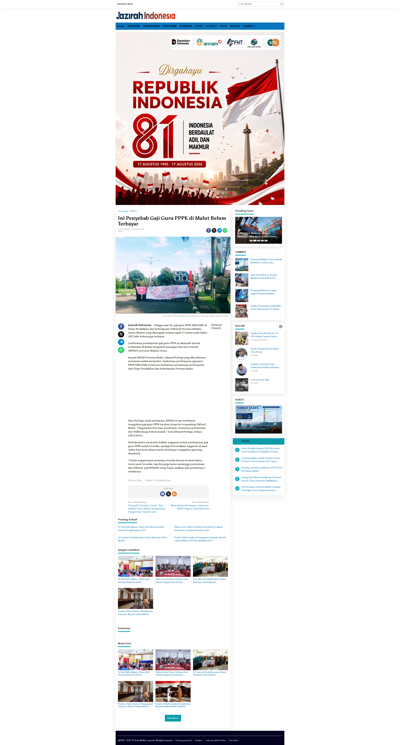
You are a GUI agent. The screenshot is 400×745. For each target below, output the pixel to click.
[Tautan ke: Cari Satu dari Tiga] (241, 384)
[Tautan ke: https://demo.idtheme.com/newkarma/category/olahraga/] (280, 326)
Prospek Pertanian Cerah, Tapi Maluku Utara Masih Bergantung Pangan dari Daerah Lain (146, 507)
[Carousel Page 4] (262, 240)
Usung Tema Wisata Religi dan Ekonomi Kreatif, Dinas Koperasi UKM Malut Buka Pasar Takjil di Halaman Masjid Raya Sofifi (261, 479)
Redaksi (198, 740)
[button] (281, 4)
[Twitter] (168, 493)
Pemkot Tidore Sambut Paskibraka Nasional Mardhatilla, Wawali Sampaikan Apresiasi (172, 705)
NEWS (120, 231)
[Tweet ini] (214, 230)
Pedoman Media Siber (215, 740)
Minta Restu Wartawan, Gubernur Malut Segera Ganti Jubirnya (189, 505)
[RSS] (174, 493)
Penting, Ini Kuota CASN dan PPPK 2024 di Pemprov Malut (261, 469)
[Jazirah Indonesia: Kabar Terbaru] (146, 15)
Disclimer (233, 740)
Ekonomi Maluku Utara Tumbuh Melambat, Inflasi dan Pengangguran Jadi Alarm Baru (266, 261)
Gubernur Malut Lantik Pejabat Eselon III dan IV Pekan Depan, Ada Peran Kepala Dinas (260, 460)
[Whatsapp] (225, 230)
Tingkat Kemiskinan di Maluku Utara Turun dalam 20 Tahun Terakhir (266, 308)
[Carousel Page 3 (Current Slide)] (258, 240)
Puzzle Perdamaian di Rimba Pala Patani (265, 350)
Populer (246, 441)
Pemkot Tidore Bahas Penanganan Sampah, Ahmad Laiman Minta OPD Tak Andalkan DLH (200, 539)
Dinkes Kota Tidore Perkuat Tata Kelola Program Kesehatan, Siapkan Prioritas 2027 (198, 528)
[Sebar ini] (208, 230)
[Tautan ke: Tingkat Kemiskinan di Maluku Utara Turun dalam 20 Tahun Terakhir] (241, 310)
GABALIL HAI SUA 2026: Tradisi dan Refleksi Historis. (265, 366)
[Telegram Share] (219, 230)
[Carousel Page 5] (266, 240)
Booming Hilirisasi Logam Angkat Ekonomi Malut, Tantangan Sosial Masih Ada (259, 233)
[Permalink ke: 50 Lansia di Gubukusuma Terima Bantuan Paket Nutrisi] (210, 566)
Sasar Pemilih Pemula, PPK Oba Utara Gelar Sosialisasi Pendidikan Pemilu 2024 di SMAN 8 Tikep (260, 450)
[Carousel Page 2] (254, 240)
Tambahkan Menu (125, 4)
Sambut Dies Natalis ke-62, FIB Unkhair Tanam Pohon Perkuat (265, 335)
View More (173, 718)
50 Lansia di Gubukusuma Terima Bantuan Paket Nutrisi (142, 539)
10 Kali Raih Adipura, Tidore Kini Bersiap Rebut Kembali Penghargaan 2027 (141, 528)
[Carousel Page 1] (251, 240)
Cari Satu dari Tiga (260, 380)
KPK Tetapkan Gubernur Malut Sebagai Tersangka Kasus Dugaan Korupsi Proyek (260, 489)
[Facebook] (162, 493)
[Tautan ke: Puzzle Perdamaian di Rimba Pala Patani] (241, 353)
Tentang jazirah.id (183, 740)
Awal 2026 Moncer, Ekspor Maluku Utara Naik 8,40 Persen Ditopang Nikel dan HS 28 (266, 277)
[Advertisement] (168, 396)
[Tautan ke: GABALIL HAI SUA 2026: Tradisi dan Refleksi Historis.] (241, 369)
